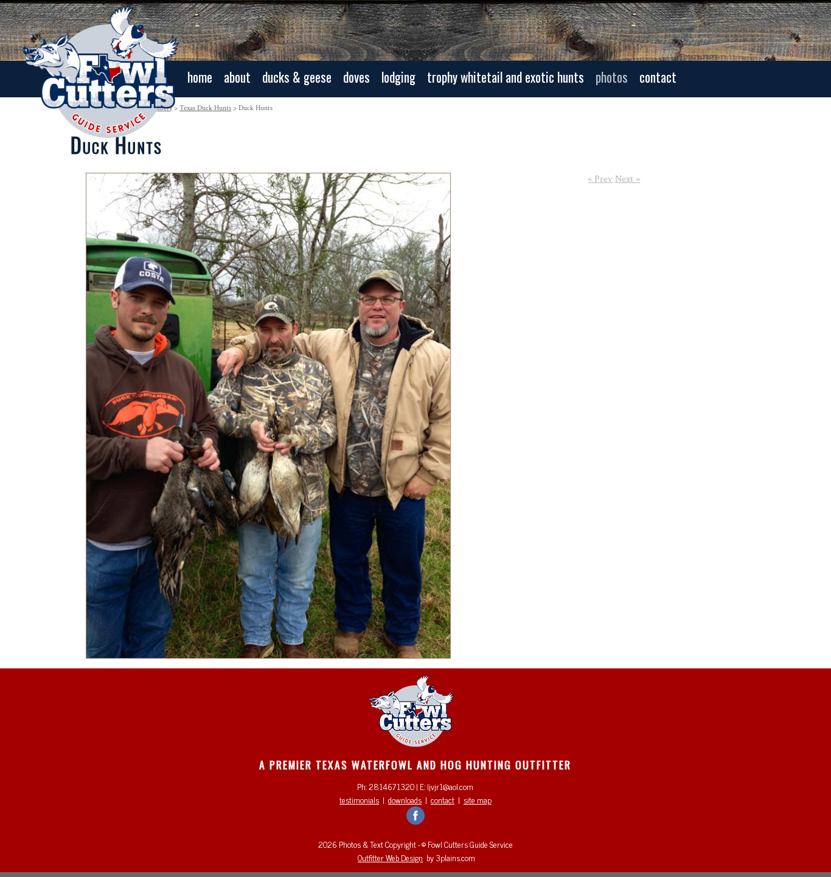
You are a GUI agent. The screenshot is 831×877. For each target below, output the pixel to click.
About (237, 77)
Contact (657, 77)
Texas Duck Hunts (205, 108)
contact (442, 799)
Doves (356, 77)
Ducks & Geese (297, 77)
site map (478, 799)
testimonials (359, 799)
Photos (612, 77)
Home (199, 77)
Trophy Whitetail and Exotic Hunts (505, 77)
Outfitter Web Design (390, 857)
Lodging (398, 77)
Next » (627, 179)
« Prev (600, 179)
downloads (405, 799)
